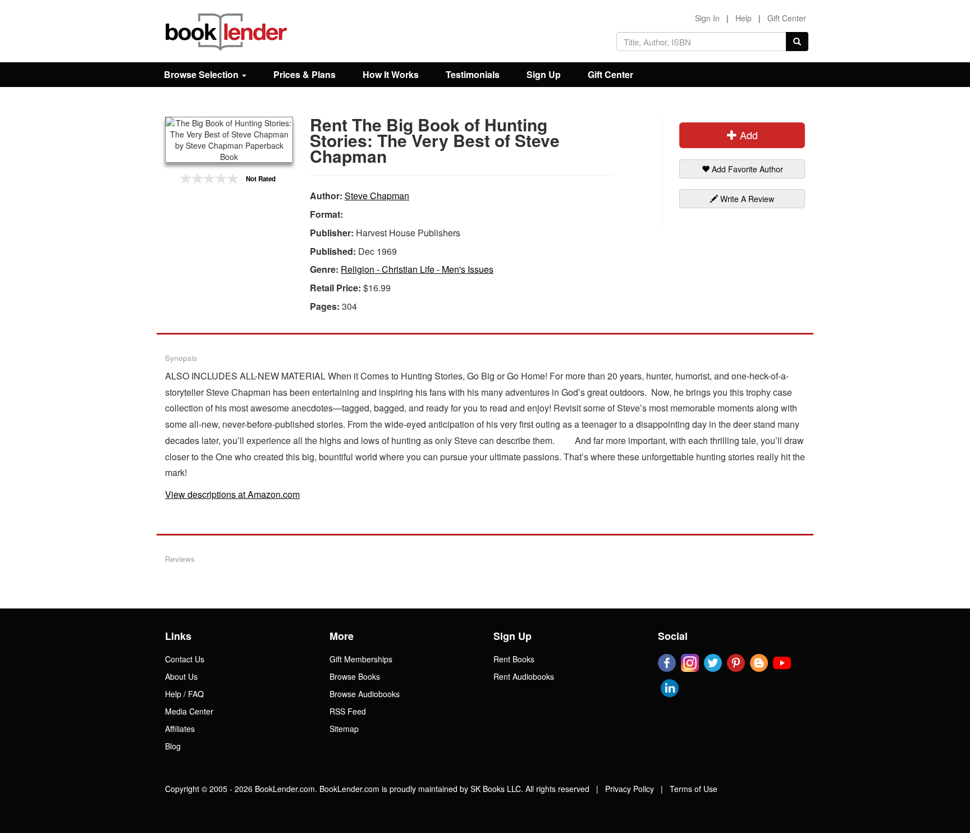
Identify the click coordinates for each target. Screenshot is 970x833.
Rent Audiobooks (523, 676)
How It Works (391, 74)
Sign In (707, 18)
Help (743, 18)
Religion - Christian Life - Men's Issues (417, 269)
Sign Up (544, 74)
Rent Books (513, 659)
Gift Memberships (361, 659)
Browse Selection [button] (202, 74)
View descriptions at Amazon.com (232, 494)
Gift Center (786, 18)
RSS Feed (348, 711)
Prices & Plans (304, 74)
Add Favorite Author (746, 169)
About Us (181, 676)
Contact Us (184, 659)
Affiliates (180, 728)
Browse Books (355, 676)
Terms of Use (693, 788)
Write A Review (746, 198)
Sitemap (344, 728)
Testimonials (473, 74)
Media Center (189, 711)
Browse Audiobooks (365, 693)
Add (747, 134)
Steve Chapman (377, 195)
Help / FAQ (184, 693)
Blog (173, 746)
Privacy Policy (629, 788)
